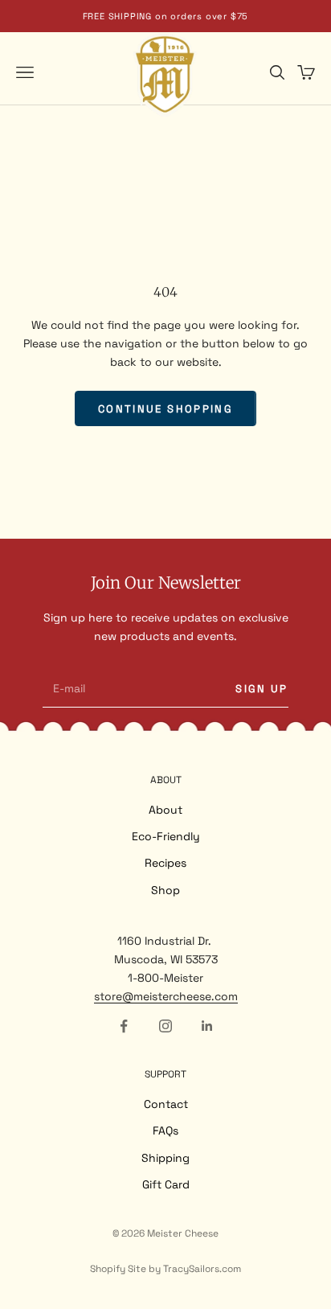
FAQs (165, 1130)
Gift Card (166, 1184)
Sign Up (261, 689)
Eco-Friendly (166, 836)
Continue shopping (165, 409)
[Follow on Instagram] (165, 1026)
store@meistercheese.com (166, 996)
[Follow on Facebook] (124, 1026)
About (165, 809)
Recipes (165, 863)
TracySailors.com (202, 1268)
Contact (166, 1104)
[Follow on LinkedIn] (207, 1026)
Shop (165, 890)
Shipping (165, 1158)
